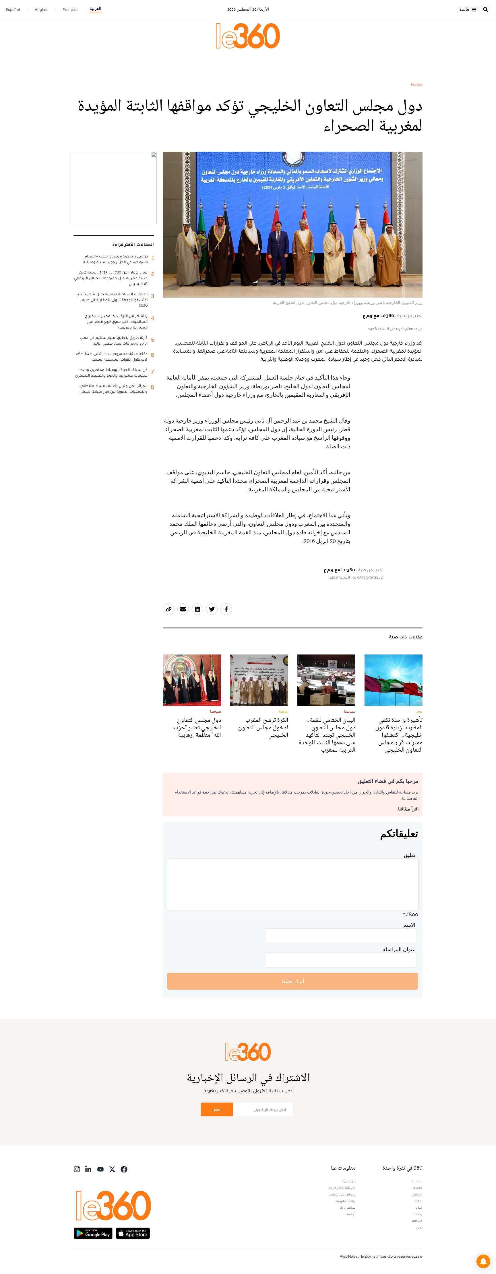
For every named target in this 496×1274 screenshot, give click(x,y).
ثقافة (419, 1201)
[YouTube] (100, 1168)
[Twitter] (112, 1168)
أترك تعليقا (293, 981)
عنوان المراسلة (399, 949)
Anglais (41, 9)
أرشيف (350, 1214)
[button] (483, 1261)
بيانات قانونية (345, 1201)
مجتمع (417, 1194)
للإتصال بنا (347, 1207)
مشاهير (417, 1221)
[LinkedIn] (88, 1168)
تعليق (409, 855)
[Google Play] (93, 1232)
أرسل (217, 1109)
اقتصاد (418, 1188)
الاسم (409, 925)
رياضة (418, 1214)
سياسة (417, 84)
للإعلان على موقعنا (341, 1194)
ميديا (419, 1207)
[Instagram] (76, 1168)
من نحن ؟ (348, 1181)
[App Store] (133, 1232)
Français (70, 9)
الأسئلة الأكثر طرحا (342, 1188)
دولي (419, 1227)
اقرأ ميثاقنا (408, 809)
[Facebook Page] (124, 1168)
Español (13, 9)
